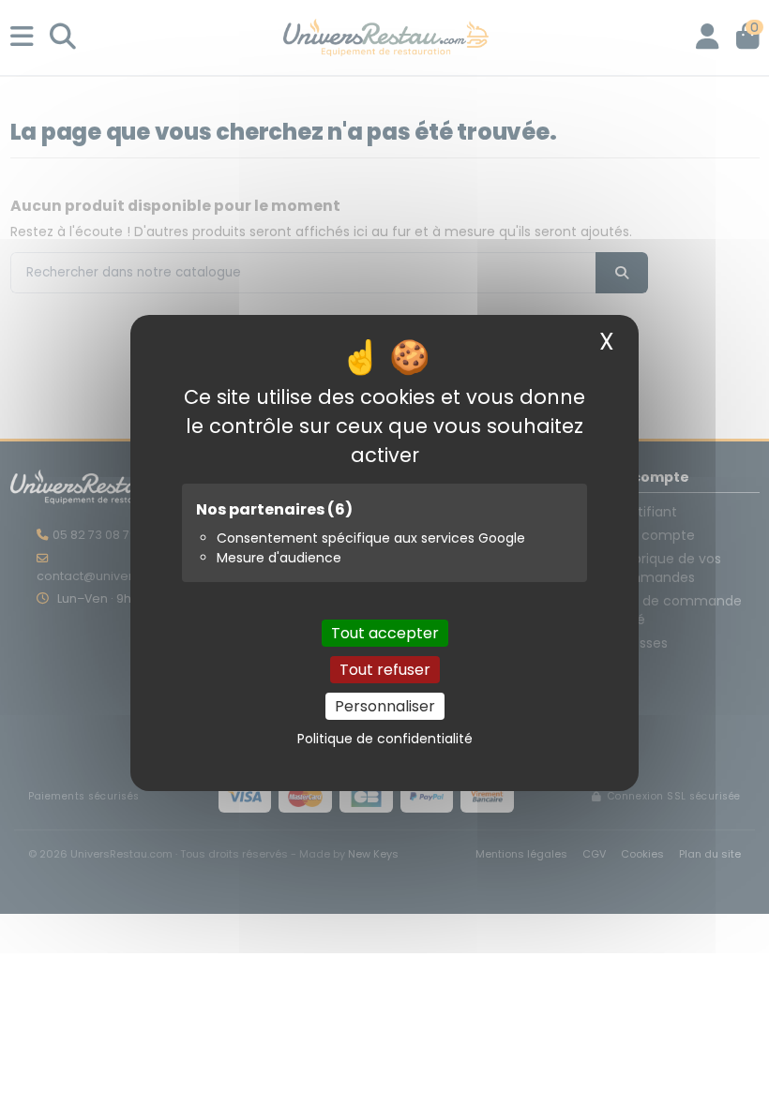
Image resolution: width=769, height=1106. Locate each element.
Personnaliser (385, 706)
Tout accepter (385, 633)
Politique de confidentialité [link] (385, 738)
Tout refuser (384, 669)
